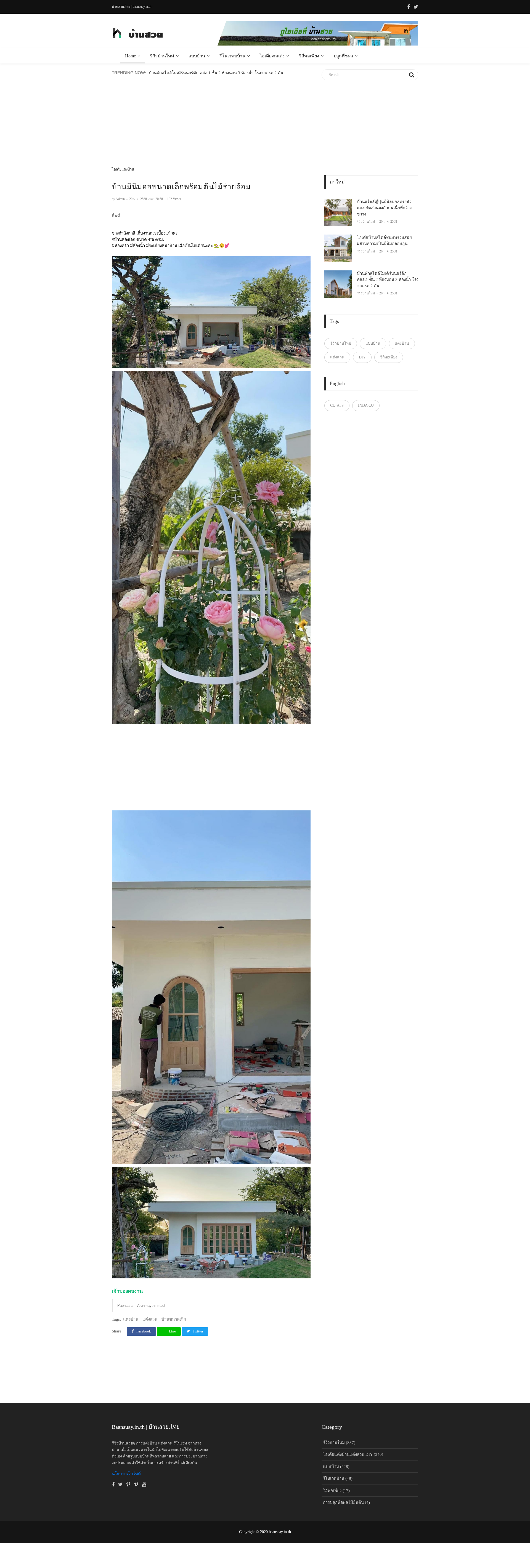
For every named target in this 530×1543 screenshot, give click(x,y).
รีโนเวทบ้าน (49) (338, 1478)
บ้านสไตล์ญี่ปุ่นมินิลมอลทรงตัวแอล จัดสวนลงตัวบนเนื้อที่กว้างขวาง (384, 207)
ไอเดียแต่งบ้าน (123, 169)
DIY (362, 357)
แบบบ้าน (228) (336, 1466)
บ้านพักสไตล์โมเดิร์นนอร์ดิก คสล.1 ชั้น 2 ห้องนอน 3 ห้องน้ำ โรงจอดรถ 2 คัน (216, 73)
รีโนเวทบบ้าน (232, 56)
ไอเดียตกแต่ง (272, 56)
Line (172, 1331)
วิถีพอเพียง (309, 56)
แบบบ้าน (197, 56)
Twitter (197, 1331)
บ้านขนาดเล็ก (173, 1319)
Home (130, 56)
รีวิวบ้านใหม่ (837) (339, 1442)
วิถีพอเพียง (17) (336, 1490)
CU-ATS (337, 405)
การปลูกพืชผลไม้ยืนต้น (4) (346, 1502)
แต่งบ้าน (130, 1319)
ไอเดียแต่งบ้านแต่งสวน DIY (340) (353, 1454)
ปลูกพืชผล (343, 56)
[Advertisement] (211, 127)
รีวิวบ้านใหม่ (162, 56)
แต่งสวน (149, 1319)
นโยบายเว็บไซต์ (126, 1473)
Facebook (143, 1331)
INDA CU (366, 405)
